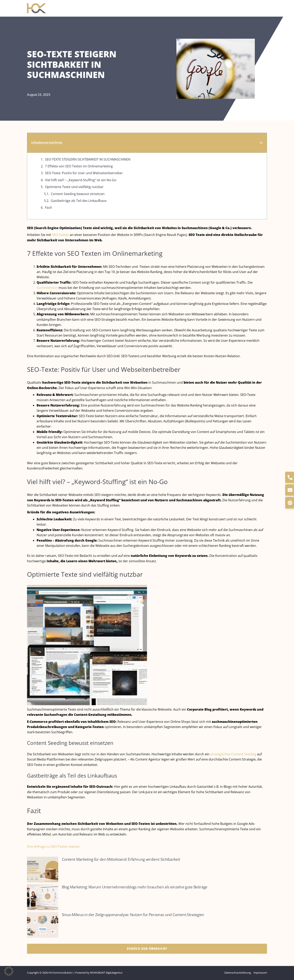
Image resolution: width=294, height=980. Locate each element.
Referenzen (220, 8)
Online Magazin (189, 8)
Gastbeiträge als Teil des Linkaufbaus (79, 200)
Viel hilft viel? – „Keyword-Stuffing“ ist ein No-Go (80, 180)
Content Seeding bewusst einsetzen (78, 194)
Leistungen (134, 8)
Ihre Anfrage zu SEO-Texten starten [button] (53, 846)
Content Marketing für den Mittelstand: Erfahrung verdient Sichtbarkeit (121, 859)
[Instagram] (265, 8)
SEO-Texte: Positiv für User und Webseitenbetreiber (84, 173)
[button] (146, 8)
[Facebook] (259, 8)
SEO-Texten (60, 235)
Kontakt (243, 8)
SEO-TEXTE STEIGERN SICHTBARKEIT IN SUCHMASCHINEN (87, 159)
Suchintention (47, 287)
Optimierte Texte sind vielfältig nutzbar (74, 187)
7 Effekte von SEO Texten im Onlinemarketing (79, 166)
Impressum (260, 972)
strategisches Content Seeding (233, 754)
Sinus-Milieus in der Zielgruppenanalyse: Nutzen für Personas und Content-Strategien (133, 914)
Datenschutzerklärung (237, 972)
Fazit (48, 207)
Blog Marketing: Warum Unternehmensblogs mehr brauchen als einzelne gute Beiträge (134, 887)
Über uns (162, 8)
